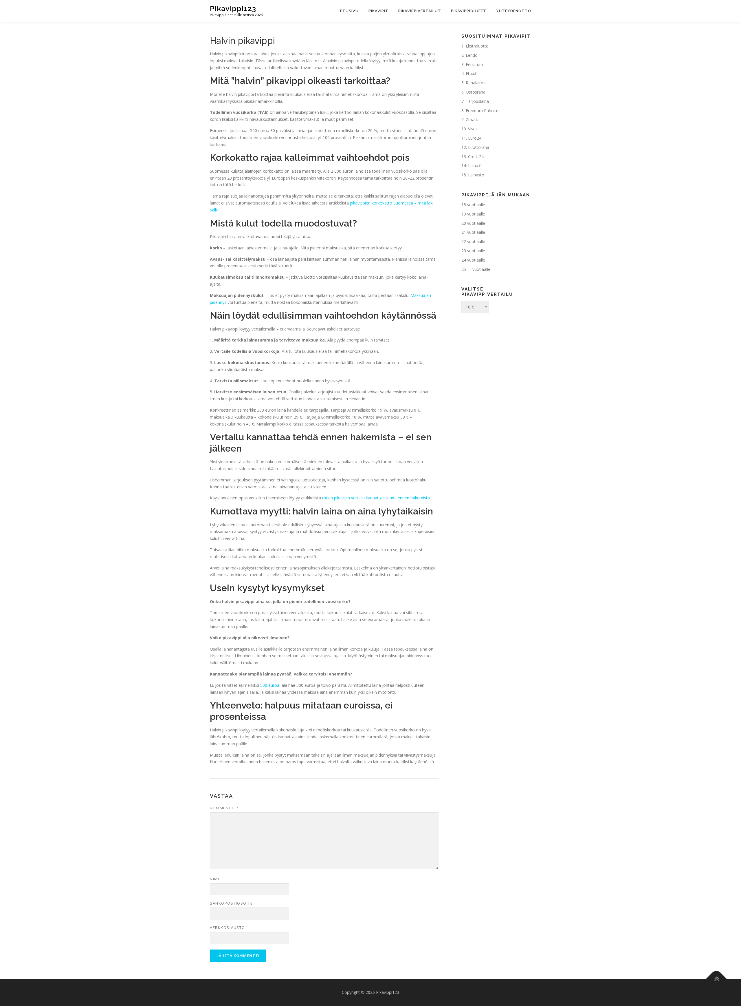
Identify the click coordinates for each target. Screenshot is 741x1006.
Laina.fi (474, 165)
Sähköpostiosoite (231, 903)
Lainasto (476, 175)
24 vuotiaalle (473, 260)
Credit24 (476, 156)
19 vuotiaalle (473, 214)
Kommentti (224, 807)
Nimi (214, 878)
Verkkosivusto (227, 927)
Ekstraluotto (477, 46)
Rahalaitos (475, 82)
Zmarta (473, 119)
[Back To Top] (716, 979)
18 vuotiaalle (473, 204)
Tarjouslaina (477, 101)
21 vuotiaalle (473, 232)
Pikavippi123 (233, 8)
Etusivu (349, 11)
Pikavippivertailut (419, 11)
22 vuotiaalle (473, 241)
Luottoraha (478, 147)
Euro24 (474, 138)
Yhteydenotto (513, 11)
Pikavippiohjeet (468, 11)
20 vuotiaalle (473, 223)
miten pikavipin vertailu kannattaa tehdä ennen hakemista (376, 498)
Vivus (473, 129)
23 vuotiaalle (473, 250)
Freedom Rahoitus (483, 110)
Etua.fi (471, 73)
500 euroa (269, 685)
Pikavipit (378, 11)
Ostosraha (475, 92)
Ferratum (474, 64)
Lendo (472, 55)
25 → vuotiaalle (475, 269)
